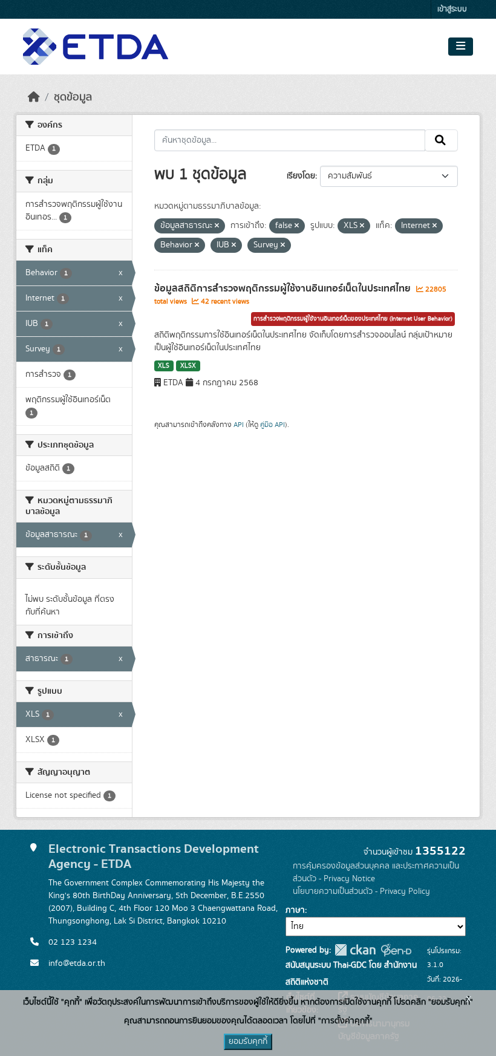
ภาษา (295, 910)
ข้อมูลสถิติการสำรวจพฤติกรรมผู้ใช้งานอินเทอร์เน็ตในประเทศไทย (283, 288)
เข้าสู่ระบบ (452, 9)
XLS (163, 366)
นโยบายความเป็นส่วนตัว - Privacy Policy (361, 891)
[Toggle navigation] (460, 46)
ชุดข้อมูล (73, 97)
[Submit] (441, 140)
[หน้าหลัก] (34, 97)
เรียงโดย (301, 176)
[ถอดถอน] (217, 226)
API (238, 424)
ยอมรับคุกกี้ (248, 1041)
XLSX (188, 366)
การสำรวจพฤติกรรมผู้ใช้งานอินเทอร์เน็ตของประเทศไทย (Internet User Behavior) (352, 319)
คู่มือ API (272, 424)
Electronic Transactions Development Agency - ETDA (153, 856)
